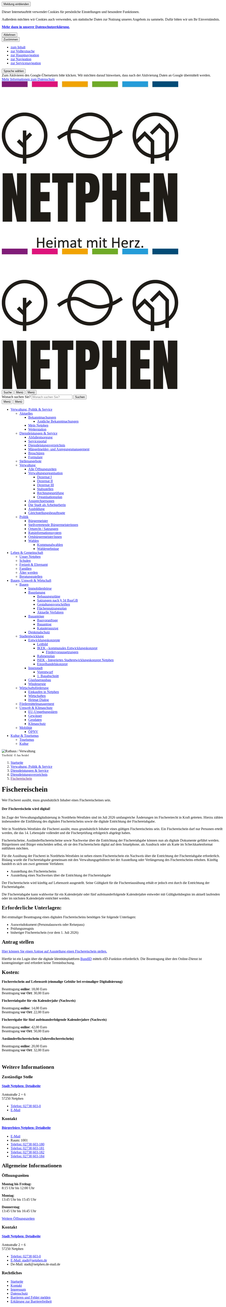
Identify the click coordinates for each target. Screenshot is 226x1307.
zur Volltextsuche (23, 51)
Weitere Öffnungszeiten (18, 1218)
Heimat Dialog (38, 700)
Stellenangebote (30, 461)
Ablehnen (9, 34)
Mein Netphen (38, 425)
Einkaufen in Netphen (43, 692)
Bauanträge (36, 616)
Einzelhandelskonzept (52, 664)
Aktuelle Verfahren (50, 612)
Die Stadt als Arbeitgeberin (47, 505)
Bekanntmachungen (42, 417)
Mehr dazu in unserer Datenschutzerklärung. (36, 27)
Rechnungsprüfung (50, 493)
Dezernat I (44, 477)
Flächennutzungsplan (52, 608)
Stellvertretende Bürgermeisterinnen (53, 525)
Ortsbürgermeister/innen (45, 537)
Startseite (17, 762)
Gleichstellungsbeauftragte (46, 513)
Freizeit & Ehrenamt (33, 564)
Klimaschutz (37, 724)
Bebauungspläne (48, 596)
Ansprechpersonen (41, 501)
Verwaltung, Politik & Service (31, 409)
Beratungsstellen (30, 576)
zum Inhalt (18, 47)
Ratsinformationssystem (44, 533)
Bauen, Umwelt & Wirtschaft (31, 580)
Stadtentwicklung (31, 636)
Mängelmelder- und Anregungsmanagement (58, 449)
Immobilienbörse (40, 588)
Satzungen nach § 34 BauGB (57, 600)
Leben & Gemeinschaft (27, 552)
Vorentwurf (45, 672)
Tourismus (26, 739)
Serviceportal (37, 441)
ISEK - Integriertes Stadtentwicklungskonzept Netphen (75, 660)
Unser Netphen (30, 556)
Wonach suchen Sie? (16, 397)
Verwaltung (27, 465)
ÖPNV (33, 732)
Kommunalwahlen (50, 545)
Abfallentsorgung (40, 437)
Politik (23, 517)
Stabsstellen (45, 489)
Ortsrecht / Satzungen (43, 529)
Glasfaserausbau (39, 680)
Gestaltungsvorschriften (53, 604)
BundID (86, 959)
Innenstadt (35, 668)
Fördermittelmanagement (36, 704)
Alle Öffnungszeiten (42, 469)
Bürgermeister (38, 521)
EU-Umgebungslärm (42, 712)
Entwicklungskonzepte (44, 640)
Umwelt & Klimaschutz (36, 708)
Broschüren (36, 453)
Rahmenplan (46, 656)
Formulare (35, 457)
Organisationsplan (49, 497)
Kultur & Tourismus (25, 735)
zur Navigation (21, 59)
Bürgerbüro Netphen (26, 1128)
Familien (25, 568)
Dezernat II (45, 481)
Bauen (23, 584)
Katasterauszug (47, 628)
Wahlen (33, 541)
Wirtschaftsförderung (34, 688)
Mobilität (25, 728)
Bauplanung (36, 592)
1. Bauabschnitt (48, 676)
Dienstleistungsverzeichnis (46, 445)
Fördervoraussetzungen (62, 652)
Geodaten (35, 720)
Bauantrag (44, 624)
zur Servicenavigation (26, 63)
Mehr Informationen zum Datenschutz (28, 79)
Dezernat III (45, 485)
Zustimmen (11, 39)
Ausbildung (36, 509)
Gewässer (35, 716)
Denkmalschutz (39, 632)
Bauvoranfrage (47, 620)
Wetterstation (37, 429)
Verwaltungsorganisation (45, 473)
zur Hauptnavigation (25, 55)
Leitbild (42, 644)
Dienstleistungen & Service (38, 433)
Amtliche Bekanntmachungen (58, 421)
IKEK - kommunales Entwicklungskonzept (67, 648)
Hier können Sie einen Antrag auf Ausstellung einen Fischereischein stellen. (54, 951)
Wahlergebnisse (48, 549)
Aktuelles (26, 413)
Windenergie (37, 684)
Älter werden (28, 572)
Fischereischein (21, 778)
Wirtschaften (37, 696)
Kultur (23, 743)
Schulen (25, 560)
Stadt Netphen (21, 1086)
